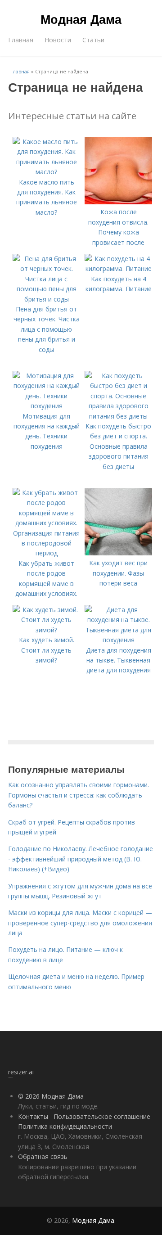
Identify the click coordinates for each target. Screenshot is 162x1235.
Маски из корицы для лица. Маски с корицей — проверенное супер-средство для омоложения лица (80, 922)
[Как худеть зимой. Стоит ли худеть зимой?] (46, 630)
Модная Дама (81, 18)
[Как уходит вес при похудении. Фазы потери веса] (118, 553)
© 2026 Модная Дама (51, 1096)
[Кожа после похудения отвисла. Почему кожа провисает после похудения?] (118, 202)
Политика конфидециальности (65, 1126)
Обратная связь (43, 1156)
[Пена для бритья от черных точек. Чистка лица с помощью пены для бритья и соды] (46, 299)
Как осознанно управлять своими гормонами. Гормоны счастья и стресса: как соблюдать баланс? (78, 794)
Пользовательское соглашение (102, 1116)
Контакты (33, 1116)
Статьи (93, 40)
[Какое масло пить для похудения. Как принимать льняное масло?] (46, 171)
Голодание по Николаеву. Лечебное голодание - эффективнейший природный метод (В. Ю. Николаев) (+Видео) (80, 858)
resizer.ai (21, 1072)
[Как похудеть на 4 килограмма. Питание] (118, 268)
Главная (20, 40)
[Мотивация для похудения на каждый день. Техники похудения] (46, 405)
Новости (58, 40)
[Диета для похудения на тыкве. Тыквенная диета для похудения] (118, 640)
